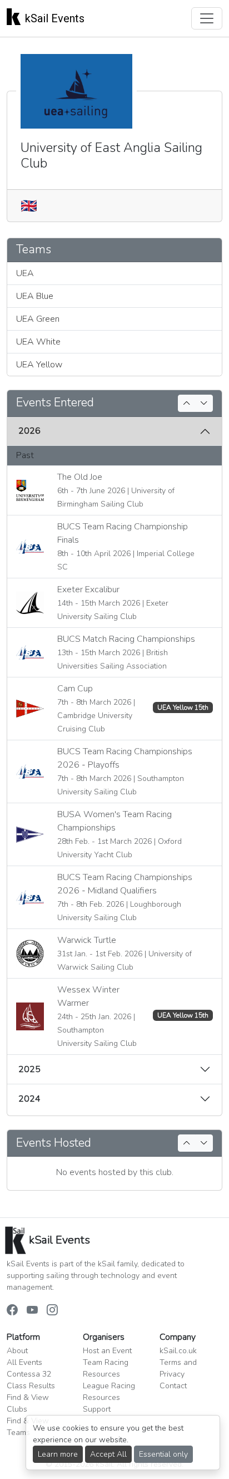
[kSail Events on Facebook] (12, 1310)
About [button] (17, 1350)
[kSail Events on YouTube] (32, 1310)
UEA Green (37, 319)
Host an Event (107, 1350)
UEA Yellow (39, 364)
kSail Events (54, 18)
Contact (173, 1385)
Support (97, 1409)
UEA (25, 273)
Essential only (163, 1454)
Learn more (58, 1454)
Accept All (108, 1454)
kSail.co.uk (178, 1350)
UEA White (38, 342)
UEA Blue (34, 296)
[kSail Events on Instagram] (52, 1310)
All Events (24, 1362)
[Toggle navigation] (206, 18)
